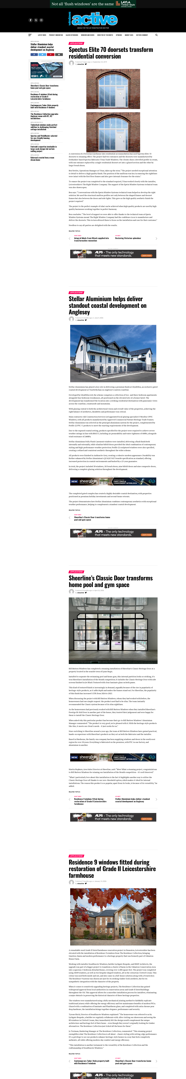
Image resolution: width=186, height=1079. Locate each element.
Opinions (119, 35)
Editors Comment (142, 35)
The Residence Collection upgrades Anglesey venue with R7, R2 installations (44, 116)
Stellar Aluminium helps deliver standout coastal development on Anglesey (42, 47)
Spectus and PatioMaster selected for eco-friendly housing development (44, 138)
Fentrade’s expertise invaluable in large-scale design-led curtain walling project (44, 149)
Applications (35, 41)
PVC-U (41, 122)
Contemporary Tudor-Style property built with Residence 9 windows (44, 106)
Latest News (42, 35)
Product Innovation (56, 35)
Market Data (129, 35)
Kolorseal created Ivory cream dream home (42, 158)
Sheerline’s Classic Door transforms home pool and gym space (44, 87)
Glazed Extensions (72, 35)
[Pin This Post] (50, 54)
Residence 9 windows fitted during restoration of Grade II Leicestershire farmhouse (44, 96)
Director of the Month (105, 35)
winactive (80, 64)
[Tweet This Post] (42, 54)
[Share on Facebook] (34, 54)
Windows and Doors (87, 35)
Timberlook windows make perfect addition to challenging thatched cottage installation (44, 127)
